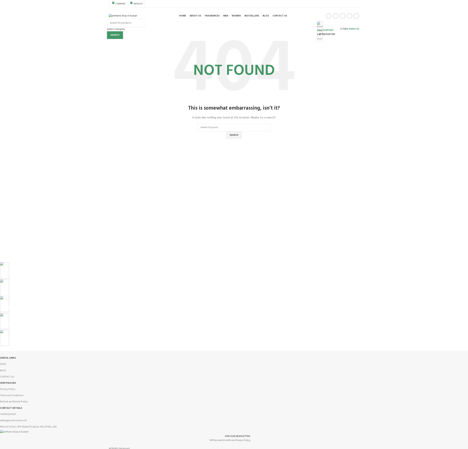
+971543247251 (326, 34)
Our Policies (8, 383)
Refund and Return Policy (14, 402)
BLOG (3, 370)
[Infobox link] (234, 17)
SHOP (3, 364)
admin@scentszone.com (13, 420)
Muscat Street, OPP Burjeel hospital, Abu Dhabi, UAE (28, 427)
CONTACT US (7, 377)
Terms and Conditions (11, 395)
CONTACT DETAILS (11, 408)
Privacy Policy (7, 389)
